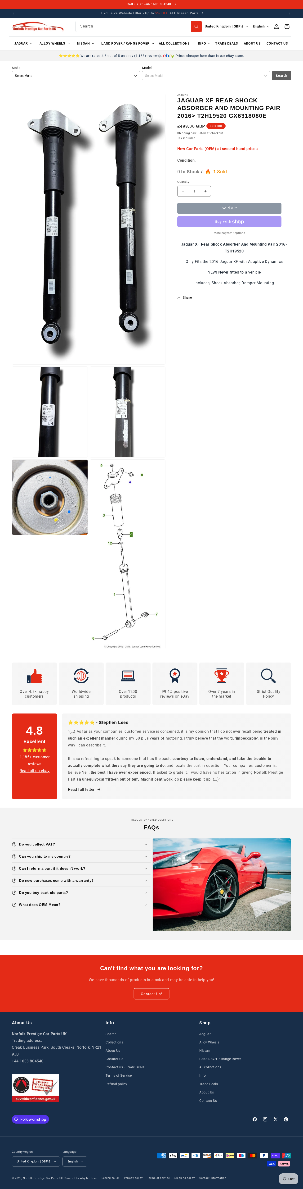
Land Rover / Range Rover (220, 1059)
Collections (114, 1042)
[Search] (196, 26)
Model (147, 68)
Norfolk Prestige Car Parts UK (43, 1178)
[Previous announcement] (13, 13)
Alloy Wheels (209, 1042)
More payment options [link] (229, 233)
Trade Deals (208, 1084)
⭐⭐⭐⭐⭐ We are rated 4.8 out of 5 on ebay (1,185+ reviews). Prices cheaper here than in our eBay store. (151, 56)
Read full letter (81, 789)
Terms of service (158, 1177)
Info (202, 1075)
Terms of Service (119, 1075)
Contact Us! (151, 994)
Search (281, 76)
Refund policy (116, 1084)
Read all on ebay (35, 770)
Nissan (204, 1050)
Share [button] (187, 298)
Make (16, 68)
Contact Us (114, 1059)
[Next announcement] (289, 13)
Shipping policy (184, 1177)
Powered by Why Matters (80, 1178)
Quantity (183, 182)
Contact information (212, 1177)
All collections (210, 1067)
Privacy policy (133, 1177)
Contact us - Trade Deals (125, 1067)
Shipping (183, 133)
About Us (113, 1050)
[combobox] (139, 26)
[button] (21, 43)
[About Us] (35, 1088)
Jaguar (205, 1034)
